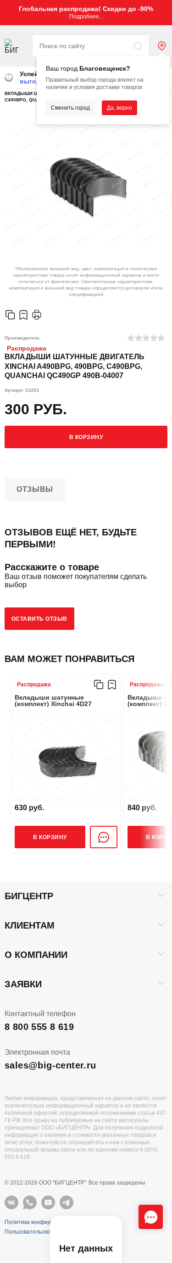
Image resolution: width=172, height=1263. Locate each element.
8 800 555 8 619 (39, 1027)
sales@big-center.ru (50, 1065)
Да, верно (119, 108)
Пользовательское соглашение (45, 1232)
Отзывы (35, 489)
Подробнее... (86, 16)
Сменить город (70, 108)
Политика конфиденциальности (46, 1222)
